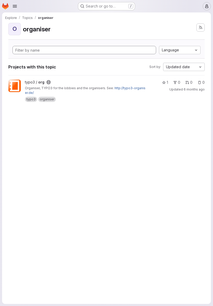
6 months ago (194, 89)
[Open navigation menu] (15, 6)
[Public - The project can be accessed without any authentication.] (48, 82)
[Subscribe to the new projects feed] (200, 27)
